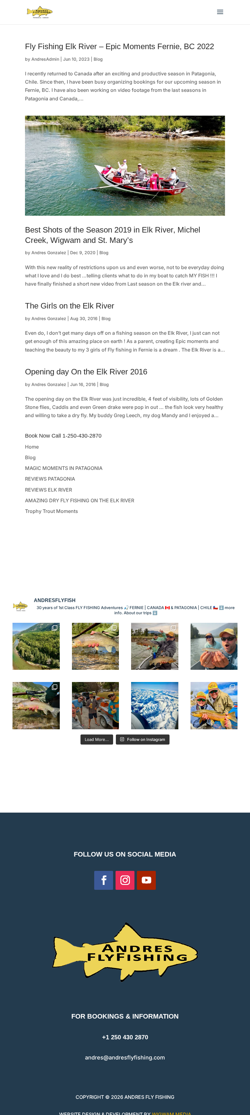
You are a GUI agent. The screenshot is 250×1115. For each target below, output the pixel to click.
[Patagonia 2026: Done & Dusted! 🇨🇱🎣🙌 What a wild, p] (214, 705)
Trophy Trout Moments (51, 511)
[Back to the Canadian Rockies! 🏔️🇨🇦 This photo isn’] (154, 705)
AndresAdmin (45, 59)
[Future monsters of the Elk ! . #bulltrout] (214, 646)
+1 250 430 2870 (125, 1037)
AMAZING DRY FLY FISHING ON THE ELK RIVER (79, 500)
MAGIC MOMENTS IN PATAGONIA (63, 468)
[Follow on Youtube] (146, 880)
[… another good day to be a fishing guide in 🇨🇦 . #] (36, 705)
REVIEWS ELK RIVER (48, 490)
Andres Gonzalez (48, 252)
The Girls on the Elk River (69, 305)
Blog (98, 59)
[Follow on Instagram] (125, 880)
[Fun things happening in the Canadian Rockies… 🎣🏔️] (95, 646)
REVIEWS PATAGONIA (50, 479)
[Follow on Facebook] (103, 880)
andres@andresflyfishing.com (125, 1057)
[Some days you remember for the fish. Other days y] (154, 646)
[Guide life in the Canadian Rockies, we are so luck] (36, 646)
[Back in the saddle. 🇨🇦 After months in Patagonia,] (95, 705)
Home (32, 447)
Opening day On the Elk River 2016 (86, 371)
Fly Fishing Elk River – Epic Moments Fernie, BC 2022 (119, 46)
